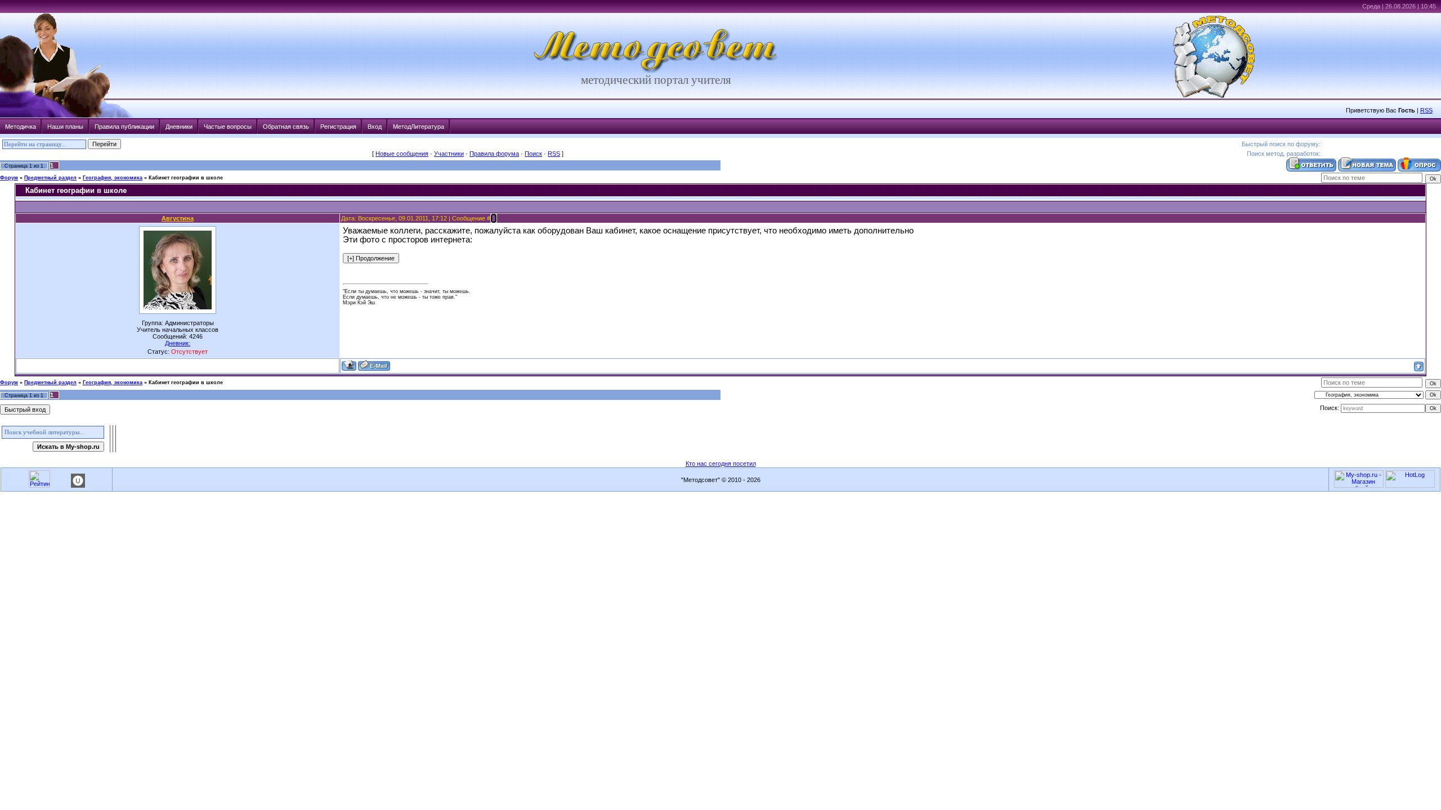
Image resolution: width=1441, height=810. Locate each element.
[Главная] (656, 71)
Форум (9, 178)
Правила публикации (124, 126)
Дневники (179, 126)
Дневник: (177, 343)
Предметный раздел (50, 178)
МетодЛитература (418, 126)
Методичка (20, 126)
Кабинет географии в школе (186, 178)
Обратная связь (286, 126)
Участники (449, 153)
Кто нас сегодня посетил (721, 463)
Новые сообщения (401, 153)
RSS (1426, 110)
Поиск (533, 153)
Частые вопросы (228, 126)
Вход (375, 126)
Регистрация (338, 126)
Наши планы (65, 126)
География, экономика (112, 178)
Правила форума (494, 153)
